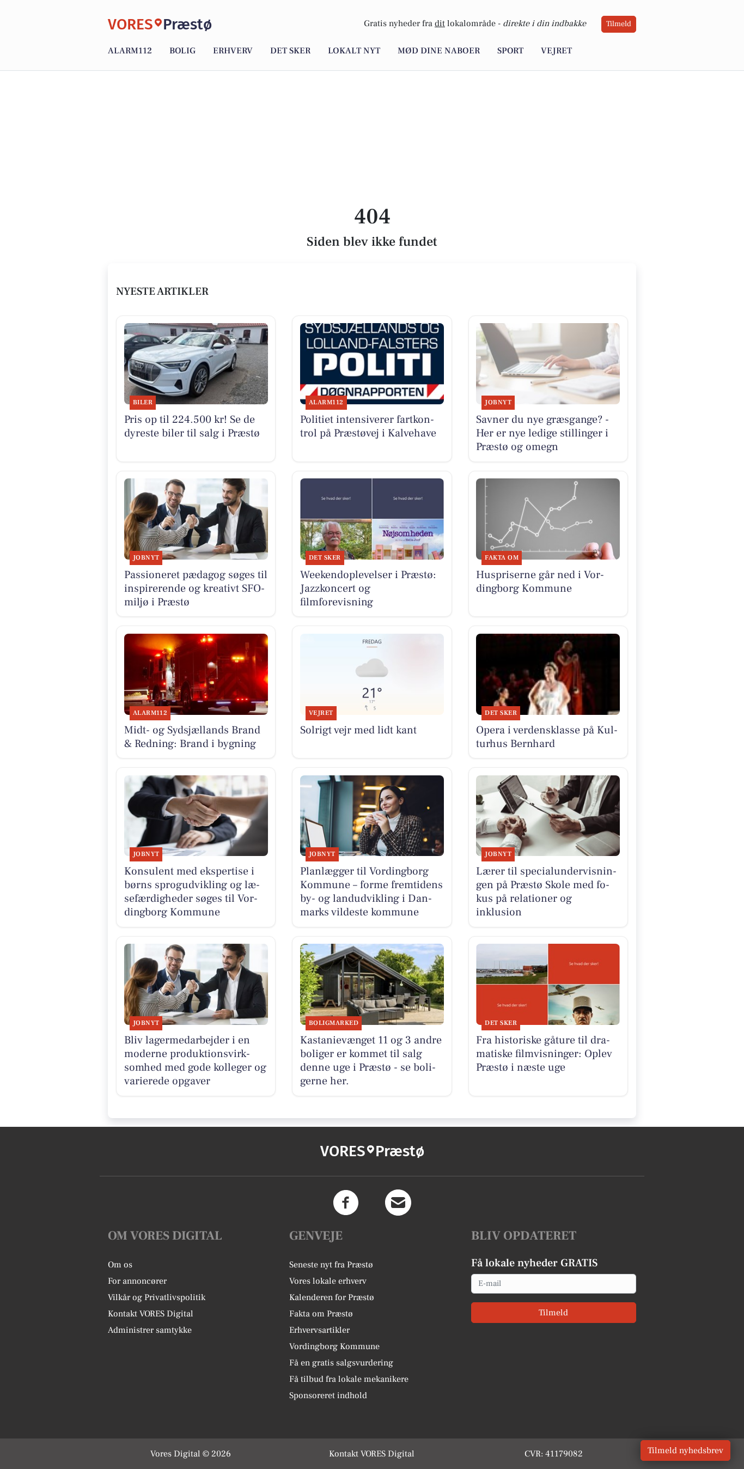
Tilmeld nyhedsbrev (685, 1450)
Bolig (182, 50)
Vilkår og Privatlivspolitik (156, 1297)
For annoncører (137, 1281)
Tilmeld (618, 24)
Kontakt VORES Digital (150, 1313)
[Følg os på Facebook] (346, 1202)
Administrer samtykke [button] (150, 1330)
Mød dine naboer (439, 50)
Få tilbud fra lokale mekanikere (348, 1379)
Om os (120, 1264)
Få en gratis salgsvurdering (341, 1362)
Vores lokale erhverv (328, 1281)
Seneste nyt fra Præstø (331, 1264)
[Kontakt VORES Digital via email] (398, 1202)
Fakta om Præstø (321, 1313)
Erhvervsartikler (319, 1330)
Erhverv (233, 50)
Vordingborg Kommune (334, 1346)
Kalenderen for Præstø (331, 1297)
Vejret (556, 50)
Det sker (290, 50)
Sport (510, 50)
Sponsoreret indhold (328, 1395)
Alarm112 (130, 50)
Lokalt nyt (354, 50)
